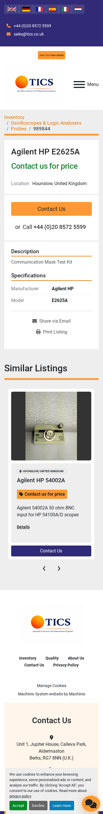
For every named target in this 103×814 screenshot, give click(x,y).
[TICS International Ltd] (51, 624)
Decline (38, 805)
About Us (76, 658)
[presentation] (44, 567)
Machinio (77, 694)
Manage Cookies (51, 685)
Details (23, 527)
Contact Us (51, 208)
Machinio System (33, 694)
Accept (18, 805)
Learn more (62, 805)
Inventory (27, 658)
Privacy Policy (66, 665)
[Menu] (79, 84)
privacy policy (20, 796)
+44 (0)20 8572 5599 (32, 25)
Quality (52, 658)
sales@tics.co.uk (28, 34)
